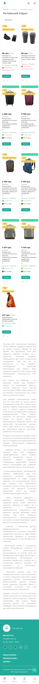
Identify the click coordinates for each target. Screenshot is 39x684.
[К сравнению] (7, 80)
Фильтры (8, 20)
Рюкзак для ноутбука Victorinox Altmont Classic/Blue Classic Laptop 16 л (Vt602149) (29, 189)
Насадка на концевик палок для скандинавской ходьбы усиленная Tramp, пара (10, 59)
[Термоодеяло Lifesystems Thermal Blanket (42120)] (10, 299)
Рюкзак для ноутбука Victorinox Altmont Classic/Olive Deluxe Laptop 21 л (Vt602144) (9, 256)
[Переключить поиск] (28, 3)
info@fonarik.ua (9, 639)
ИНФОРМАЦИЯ (10, 658)
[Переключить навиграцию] (34, 3)
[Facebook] (5, 647)
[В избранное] (3, 80)
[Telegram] (26, 647)
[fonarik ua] (5, 3)
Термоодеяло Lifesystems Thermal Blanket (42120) (9, 319)
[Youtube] (15, 647)
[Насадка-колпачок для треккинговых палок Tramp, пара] (29, 37)
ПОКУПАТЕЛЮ (9, 655)
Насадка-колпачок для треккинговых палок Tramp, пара (28, 57)
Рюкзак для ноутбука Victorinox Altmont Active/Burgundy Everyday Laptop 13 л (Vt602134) (29, 123)
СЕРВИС (6, 662)
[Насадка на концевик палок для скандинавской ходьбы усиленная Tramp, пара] (10, 37)
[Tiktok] (21, 647)
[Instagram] (10, 647)
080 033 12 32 (8, 635)
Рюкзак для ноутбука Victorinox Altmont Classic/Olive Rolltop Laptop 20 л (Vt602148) (28, 256)
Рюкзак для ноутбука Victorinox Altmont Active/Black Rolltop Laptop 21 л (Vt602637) (9, 123)
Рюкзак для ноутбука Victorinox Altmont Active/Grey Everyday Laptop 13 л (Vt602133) (9, 189)
